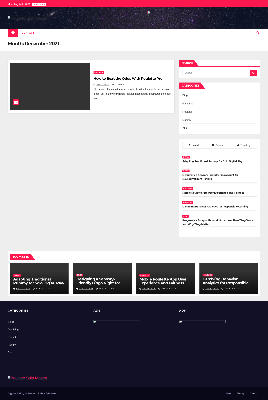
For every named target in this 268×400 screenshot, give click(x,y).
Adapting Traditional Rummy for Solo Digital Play (38, 281)
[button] (258, 32)
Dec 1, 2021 (102, 84)
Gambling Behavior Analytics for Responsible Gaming (226, 283)
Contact (28, 32)
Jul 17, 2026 (212, 289)
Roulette (98, 72)
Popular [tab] (219, 145)
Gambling (187, 103)
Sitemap (240, 393)
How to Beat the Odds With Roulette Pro (128, 78)
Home (228, 393)
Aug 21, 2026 (23, 289)
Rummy (186, 120)
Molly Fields (43, 289)
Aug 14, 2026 (86, 289)
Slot (184, 128)
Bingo (185, 95)
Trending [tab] (245, 145)
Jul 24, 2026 (149, 289)
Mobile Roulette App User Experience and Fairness (162, 281)
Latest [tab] (195, 145)
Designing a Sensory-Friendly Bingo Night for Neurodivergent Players (98, 283)
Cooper (119, 84)
